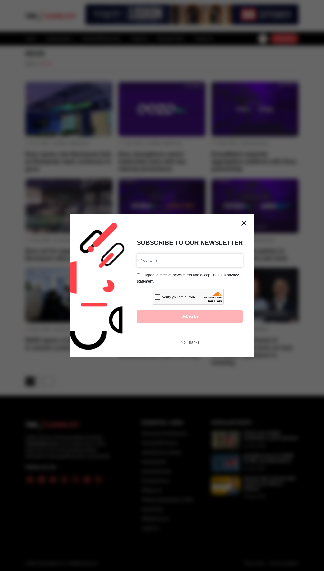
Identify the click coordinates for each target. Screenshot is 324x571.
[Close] (244, 223)
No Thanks (190, 342)
